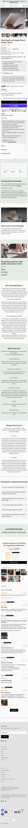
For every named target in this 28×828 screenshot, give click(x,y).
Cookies (2, 776)
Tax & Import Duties (5, 153)
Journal (2, 755)
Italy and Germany (12, 141)
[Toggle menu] (1, 5)
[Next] (26, 20)
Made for (3, 146)
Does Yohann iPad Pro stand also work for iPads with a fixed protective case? (13, 492)
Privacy (2, 772)
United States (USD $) (7, 819)
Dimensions (3, 149)
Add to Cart (14, 102)
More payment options (14, 109)
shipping (7, 90)
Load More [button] (14, 710)
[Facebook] (1, 740)
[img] (4, 593)
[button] (4, 45)
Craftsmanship (4, 272)
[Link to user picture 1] (4, 635)
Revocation (3, 774)
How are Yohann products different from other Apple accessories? (13, 515)
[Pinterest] (5, 740)
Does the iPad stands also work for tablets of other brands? (12, 499)
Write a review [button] (14, 562)
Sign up (5, 736)
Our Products (3, 746)
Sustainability (4, 274)
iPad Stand (18, 185)
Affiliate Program (4, 757)
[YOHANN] (14, 6)
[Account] (23, 5)
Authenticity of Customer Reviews (8, 779)
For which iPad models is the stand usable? (12, 505)
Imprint (2, 781)
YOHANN (6, 823)
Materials (3, 269)
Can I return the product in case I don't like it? (13, 487)
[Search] (4, 5)
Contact (2, 759)
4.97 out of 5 (18, 548)
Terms (2, 768)
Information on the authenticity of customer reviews (14, 532)
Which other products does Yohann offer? (12, 509)
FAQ (2, 751)
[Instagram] (3, 740)
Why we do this (4, 749)
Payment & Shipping (5, 770)
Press (2, 753)
